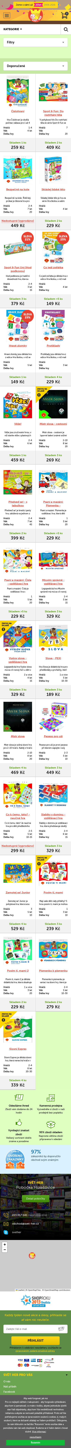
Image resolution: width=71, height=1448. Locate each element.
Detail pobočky (35, 1198)
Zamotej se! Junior (18, 892)
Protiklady (53, 345)
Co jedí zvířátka (53, 267)
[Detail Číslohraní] (17, 91)
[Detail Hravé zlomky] (17, 326)
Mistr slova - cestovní (53, 423)
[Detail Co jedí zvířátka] (53, 248)
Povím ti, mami (53, 892)
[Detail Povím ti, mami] (53, 873)
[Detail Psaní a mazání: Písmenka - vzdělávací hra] (53, 482)
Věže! (17, 423)
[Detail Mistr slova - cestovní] (53, 404)
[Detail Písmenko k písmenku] (53, 951)
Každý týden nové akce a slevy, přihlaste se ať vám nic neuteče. (35, 1317)
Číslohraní (17, 111)
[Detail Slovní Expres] (17, 1029)
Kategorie (11, 29)
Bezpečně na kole (17, 189)
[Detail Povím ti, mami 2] (17, 951)
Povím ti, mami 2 (18, 970)
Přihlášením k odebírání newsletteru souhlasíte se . (35, 1349)
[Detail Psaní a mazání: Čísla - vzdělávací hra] (17, 560)
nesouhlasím (35, 1437)
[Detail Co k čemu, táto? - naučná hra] (17, 795)
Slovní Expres (17, 1049)
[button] (32, 1255)
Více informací (39, 1432)
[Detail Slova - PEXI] (53, 638)
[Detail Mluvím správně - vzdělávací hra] (53, 560)
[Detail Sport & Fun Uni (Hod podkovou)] (17, 248)
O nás (6, 1381)
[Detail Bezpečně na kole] (17, 170)
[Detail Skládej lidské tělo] (53, 170)
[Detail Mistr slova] (17, 717)
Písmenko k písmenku (53, 970)
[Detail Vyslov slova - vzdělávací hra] (17, 638)
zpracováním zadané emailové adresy (35, 1351)
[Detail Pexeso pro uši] (53, 717)
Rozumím (35, 1442)
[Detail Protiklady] (53, 326)
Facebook (9, 1391)
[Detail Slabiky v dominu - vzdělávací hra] (53, 795)
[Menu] (6, 15)
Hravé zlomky (18, 345)
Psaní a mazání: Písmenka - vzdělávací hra (53, 505)
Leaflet (21, 1290)
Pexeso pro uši (53, 736)
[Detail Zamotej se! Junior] (17, 873)
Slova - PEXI (53, 658)
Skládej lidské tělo (53, 189)
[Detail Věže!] (17, 404)
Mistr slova (18, 736)
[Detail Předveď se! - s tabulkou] (17, 482)
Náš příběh (9, 1386)
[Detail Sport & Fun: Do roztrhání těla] (53, 91)
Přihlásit (36, 1341)
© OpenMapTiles (33, 1290)
